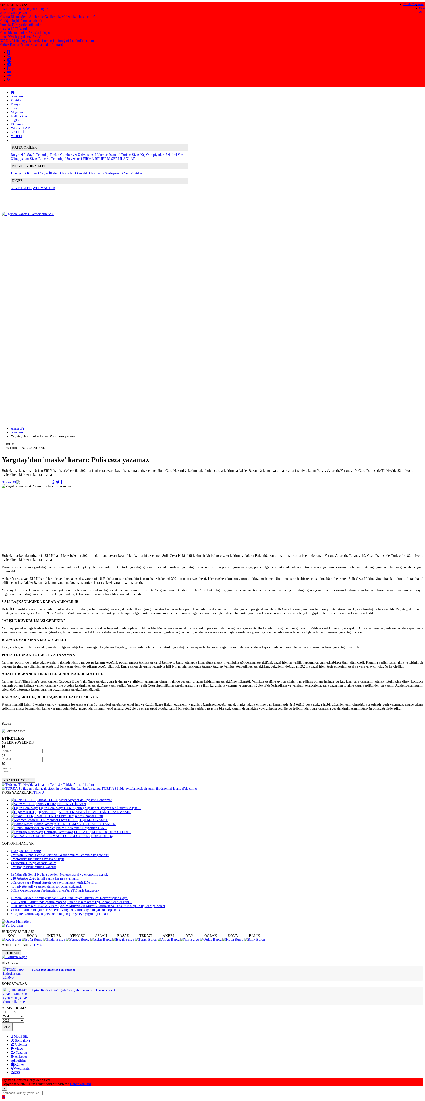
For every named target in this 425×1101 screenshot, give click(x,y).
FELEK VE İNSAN (71, 804)
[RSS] (8, 80)
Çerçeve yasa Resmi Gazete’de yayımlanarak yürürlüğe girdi (54, 882)
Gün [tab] (421, 5)
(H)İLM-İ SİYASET (93, 820)
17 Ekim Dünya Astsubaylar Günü (78, 816)
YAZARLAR (20, 128)
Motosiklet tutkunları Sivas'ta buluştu (37, 859)
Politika (16, 100)
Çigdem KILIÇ (47, 812)
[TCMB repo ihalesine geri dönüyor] (16, 977)
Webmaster (23, 1068)
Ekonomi (17, 124)
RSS (17, 1072)
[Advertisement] (82, 226)
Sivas (135, 155)
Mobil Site (20, 1036)
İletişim (17, 173)
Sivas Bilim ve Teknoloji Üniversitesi (56, 159)
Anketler (20, 1056)
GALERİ (17, 132)
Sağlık (15, 120)
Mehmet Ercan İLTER (62, 820)
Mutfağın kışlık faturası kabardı (33, 867)
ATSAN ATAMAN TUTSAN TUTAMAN (85, 824)
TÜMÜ (38, 792)
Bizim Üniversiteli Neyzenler (76, 828)
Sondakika (22, 1040)
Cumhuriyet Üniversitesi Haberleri (84, 155)
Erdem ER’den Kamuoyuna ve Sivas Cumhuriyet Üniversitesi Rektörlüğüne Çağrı (69, 898)
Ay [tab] (420, 11)
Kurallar (67, 173)
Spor (14, 108)
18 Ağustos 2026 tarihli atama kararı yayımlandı (45, 878)
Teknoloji (42, 155)
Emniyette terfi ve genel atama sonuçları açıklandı (46, 886)
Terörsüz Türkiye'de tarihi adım (33, 863)
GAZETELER (21, 188)
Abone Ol (9, 482)
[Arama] (9, 56)
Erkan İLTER (44, 816)
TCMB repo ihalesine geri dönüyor (53, 969)
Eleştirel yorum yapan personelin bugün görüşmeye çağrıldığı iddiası (59, 914)
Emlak (54, 155)
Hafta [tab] (422, 8)
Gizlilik (82, 173)
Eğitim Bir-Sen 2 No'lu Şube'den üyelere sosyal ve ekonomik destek (59, 874)
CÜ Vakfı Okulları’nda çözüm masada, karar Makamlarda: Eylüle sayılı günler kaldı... (71, 902)
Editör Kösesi (43, 824)
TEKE (102, 828)
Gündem (17, 96)
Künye (31, 173)
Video (18, 1048)
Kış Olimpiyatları (152, 155)
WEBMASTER (44, 188)
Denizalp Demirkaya (58, 832)
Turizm (126, 155)
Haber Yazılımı (80, 1084)
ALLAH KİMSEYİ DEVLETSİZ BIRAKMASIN (95, 812)
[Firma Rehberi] (9, 64)
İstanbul (114, 155)
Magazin (17, 112)
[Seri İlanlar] (8, 68)
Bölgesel (17, 155)
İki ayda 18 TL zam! (26, 851)
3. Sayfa (29, 155)
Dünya (15, 104)
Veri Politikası (133, 173)
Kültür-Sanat (20, 116)
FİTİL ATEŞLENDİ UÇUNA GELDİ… (102, 832)
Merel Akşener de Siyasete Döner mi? (85, 800)
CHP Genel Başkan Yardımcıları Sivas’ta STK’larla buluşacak (55, 890)
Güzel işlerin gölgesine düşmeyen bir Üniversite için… (102, 808)
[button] (12, 140)
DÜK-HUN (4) (102, 836)
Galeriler (20, 1044)
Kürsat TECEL (47, 800)
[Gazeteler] (9, 72)
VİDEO (16, 136)
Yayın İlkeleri (49, 173)
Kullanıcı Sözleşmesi (105, 173)
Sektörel (171, 155)
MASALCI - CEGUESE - (71, 836)
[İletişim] (9, 60)
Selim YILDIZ (46, 804)
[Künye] (9, 76)
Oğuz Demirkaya (51, 808)
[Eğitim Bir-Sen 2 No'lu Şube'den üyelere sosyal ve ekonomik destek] (16, 1002)
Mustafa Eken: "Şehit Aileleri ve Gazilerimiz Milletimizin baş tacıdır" (60, 855)
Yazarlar (21, 1052)
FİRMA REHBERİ (96, 159)
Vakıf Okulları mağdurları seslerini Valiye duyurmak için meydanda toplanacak (66, 910)
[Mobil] (8, 52)
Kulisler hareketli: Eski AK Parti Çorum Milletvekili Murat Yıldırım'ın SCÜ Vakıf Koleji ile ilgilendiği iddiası (88, 906)
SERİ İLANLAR (123, 159)
